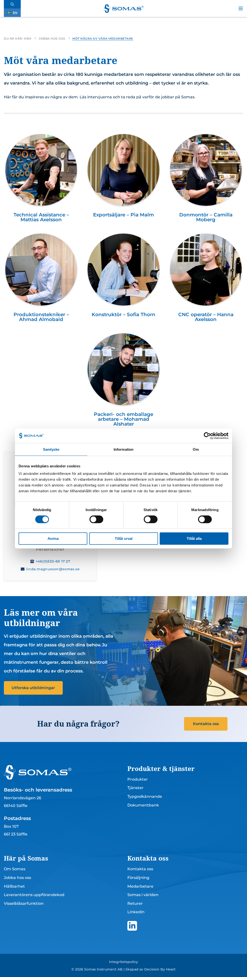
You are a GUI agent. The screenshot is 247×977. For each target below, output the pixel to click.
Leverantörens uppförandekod (34, 894)
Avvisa (53, 538)
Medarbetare (140, 886)
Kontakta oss (206, 723)
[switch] (96, 519)
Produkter (137, 779)
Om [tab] (196, 449)
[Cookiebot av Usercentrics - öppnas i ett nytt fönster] (207, 435)
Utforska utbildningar (33, 687)
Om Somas (14, 869)
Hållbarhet (14, 886)
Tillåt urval (123, 538)
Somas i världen (142, 894)
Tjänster (135, 787)
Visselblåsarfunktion (24, 903)
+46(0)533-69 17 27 (53, 561)
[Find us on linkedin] (132, 926)
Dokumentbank (143, 805)
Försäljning (138, 877)
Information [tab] (123, 449)
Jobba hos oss (17, 877)
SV (15, 13)
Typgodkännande (144, 796)
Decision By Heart (160, 969)
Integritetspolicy (123, 962)
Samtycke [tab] (51, 449)
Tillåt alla (194, 538)
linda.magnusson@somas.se (53, 569)
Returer (135, 903)
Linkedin (135, 912)
